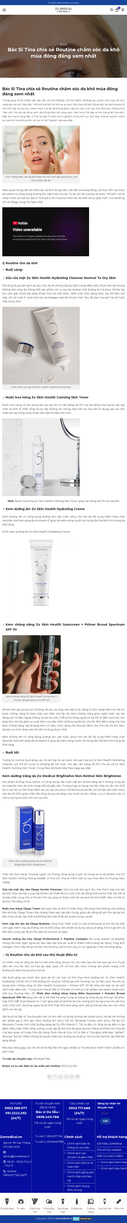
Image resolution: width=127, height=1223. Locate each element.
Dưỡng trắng (91, 1210)
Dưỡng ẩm (77, 1208)
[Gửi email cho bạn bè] (66, 1076)
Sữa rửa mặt (104, 1208)
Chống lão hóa (48, 1210)
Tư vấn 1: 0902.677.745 (49, 1136)
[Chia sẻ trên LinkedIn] (77, 1076)
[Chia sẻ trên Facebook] (55, 1076)
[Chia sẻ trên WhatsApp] (49, 1076)
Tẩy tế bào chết (62, 1210)
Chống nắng (7, 1208)
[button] (4, 10)
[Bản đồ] (123, 10)
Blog (63, 44)
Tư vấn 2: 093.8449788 (49, 1141)
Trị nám (21, 1208)
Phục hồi (119, 1208)
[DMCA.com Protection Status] (82, 1218)
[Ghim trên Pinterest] (71, 1076)
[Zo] (63, 10)
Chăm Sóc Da (34, 1210)
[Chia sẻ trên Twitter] (60, 1076)
